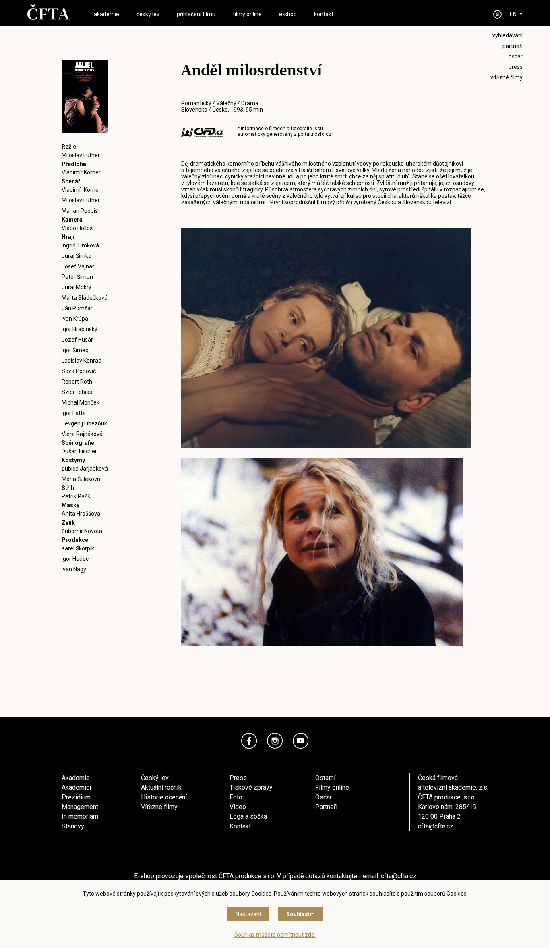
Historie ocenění (164, 797)
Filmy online (332, 787)
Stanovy (73, 826)
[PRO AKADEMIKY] (498, 14)
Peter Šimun (77, 277)
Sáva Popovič (79, 371)
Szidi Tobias (77, 392)
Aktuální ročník (161, 787)
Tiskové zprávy (251, 787)
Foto (236, 797)
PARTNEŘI (512, 46)
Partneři (326, 807)
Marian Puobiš (80, 210)
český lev (147, 14)
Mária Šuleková (81, 479)
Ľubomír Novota (82, 531)
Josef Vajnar (78, 266)
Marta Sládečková (85, 298)
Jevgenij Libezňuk (84, 423)
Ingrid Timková (80, 245)
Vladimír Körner (81, 172)
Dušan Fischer (79, 451)
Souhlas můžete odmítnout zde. (275, 934)
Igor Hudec (75, 559)
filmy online (247, 14)
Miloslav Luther (81, 155)
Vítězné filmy (159, 807)
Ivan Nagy (74, 569)
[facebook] (249, 741)
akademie (106, 14)
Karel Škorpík (78, 548)
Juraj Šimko (76, 256)
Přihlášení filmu (196, 14)
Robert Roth (77, 381)
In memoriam (80, 816)
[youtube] (301, 741)
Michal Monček (80, 402)
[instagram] (275, 741)
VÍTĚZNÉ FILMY (506, 77)
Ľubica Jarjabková (85, 468)
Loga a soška (248, 816)
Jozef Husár (77, 339)
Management (80, 807)
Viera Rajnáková (82, 434)
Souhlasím (300, 914)
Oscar (323, 797)
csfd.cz (322, 134)
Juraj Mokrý (76, 287)
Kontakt (240, 826)
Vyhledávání (507, 35)
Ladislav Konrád (81, 360)
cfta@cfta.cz (435, 826)
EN (513, 14)
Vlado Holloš (77, 228)
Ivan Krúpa (75, 318)
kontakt (323, 14)
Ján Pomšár (77, 308)
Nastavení (248, 914)
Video (238, 807)
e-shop (288, 14)
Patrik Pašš (76, 496)
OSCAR (516, 56)
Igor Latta (74, 413)
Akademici (76, 787)
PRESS (516, 67)
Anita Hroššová (81, 513)
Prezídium (76, 797)
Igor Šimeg (75, 350)
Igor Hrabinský (79, 329)
